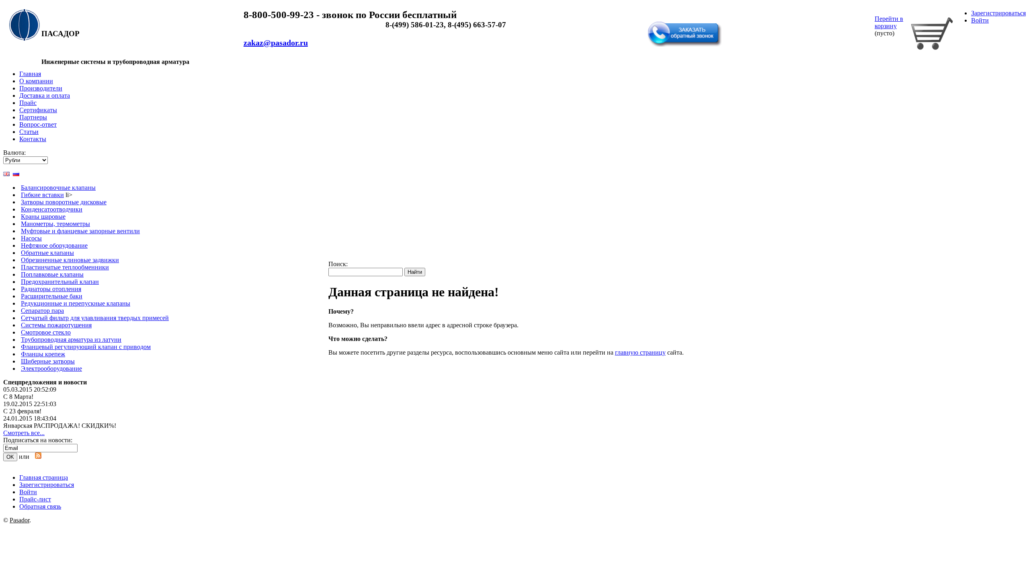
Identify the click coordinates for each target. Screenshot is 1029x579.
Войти (980, 20)
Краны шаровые (43, 216)
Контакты (32, 139)
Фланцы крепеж (43, 354)
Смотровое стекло (46, 332)
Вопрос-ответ (38, 124)
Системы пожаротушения (56, 325)
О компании (36, 81)
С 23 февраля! (22, 411)
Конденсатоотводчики (51, 209)
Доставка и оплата (44, 95)
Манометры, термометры (55, 223)
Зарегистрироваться (998, 13)
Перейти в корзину (889, 22)
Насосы (31, 238)
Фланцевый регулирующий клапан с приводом (86, 346)
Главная (30, 73)
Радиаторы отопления (51, 288)
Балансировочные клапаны (58, 187)
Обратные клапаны (47, 252)
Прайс (28, 102)
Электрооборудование (51, 368)
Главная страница (43, 477)
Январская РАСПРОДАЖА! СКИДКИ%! (59, 425)
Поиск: (338, 264)
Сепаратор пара (42, 310)
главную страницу (640, 352)
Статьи (29, 131)
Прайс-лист (35, 499)
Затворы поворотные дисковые (64, 202)
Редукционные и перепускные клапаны (75, 303)
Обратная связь (671, 17)
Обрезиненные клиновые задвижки (70, 260)
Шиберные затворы (48, 361)
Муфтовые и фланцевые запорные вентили (80, 231)
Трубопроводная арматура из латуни (71, 339)
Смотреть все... (24, 432)
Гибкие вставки (42, 194)
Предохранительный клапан (60, 281)
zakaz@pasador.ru (276, 42)
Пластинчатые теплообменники (65, 267)
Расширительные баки (51, 296)
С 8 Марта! (18, 396)
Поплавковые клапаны (52, 274)
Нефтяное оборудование (54, 245)
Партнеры (33, 117)
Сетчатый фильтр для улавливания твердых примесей (95, 317)
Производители (40, 88)
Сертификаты (38, 110)
